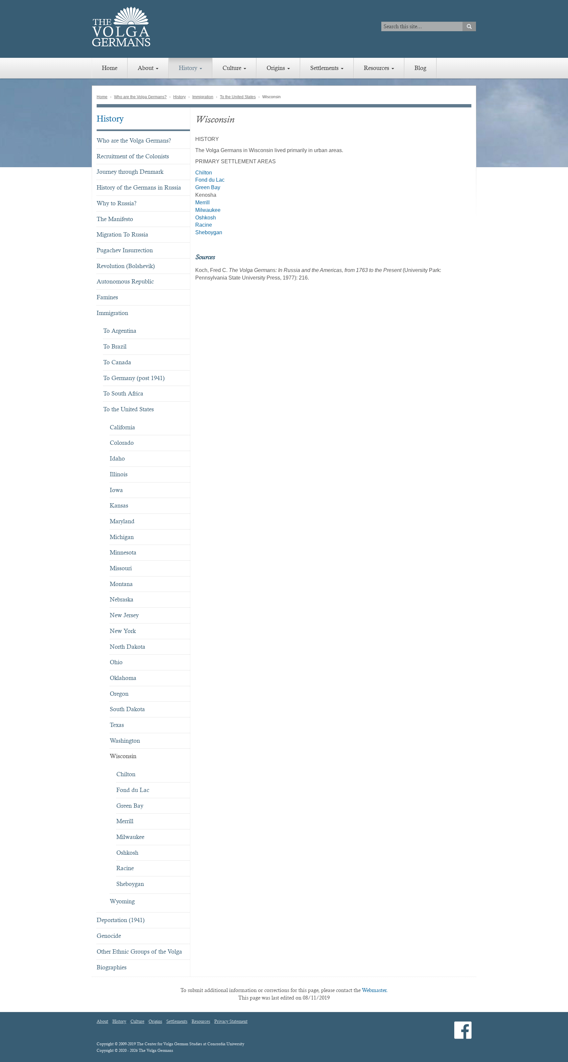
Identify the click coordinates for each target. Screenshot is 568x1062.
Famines (107, 297)
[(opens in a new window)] (463, 1035)
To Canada (117, 362)
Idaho (117, 458)
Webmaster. (375, 990)
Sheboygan (130, 883)
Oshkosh (127, 852)
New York (123, 630)
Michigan (122, 536)
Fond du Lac (132, 789)
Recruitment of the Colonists (133, 156)
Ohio (116, 662)
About (146, 67)
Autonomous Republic (125, 281)
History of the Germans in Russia (139, 187)
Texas (117, 724)
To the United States (238, 97)
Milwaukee (130, 836)
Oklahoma (123, 677)
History (189, 67)
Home (109, 67)
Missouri (121, 568)
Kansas (119, 505)
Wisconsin (123, 756)
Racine (125, 868)
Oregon (119, 693)
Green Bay (129, 805)
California (122, 427)
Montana (121, 583)
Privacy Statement (231, 1021)
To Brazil (115, 346)
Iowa (116, 489)
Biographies (112, 967)
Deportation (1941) (121, 919)
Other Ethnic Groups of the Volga (139, 951)
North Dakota (127, 646)
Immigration (202, 97)
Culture (233, 67)
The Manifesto (115, 218)
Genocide (109, 935)
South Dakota (127, 709)
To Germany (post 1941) (134, 377)
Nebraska (121, 599)
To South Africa (123, 393)
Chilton (125, 774)
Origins (277, 67)
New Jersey (124, 615)
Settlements (325, 67)
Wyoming (122, 901)
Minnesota (123, 552)
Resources (377, 67)
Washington (125, 740)
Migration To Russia (122, 234)
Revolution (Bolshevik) (126, 265)
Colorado (122, 442)
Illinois (119, 474)
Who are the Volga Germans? (140, 97)
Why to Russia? (116, 203)
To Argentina (119, 330)
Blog (420, 67)
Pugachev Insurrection (125, 250)
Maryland (122, 521)
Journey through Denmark (130, 171)
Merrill (124, 821)
